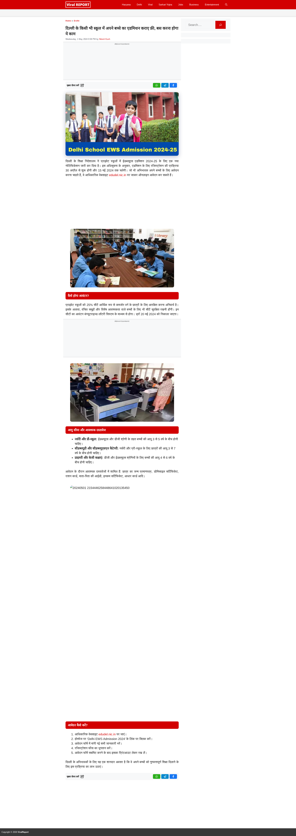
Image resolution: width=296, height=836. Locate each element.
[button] (226, 4)
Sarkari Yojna (165, 4)
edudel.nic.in (117, 175)
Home (69, 21)
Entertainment (212, 4)
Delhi (139, 4)
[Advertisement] (122, 201)
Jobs (180, 4)
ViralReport (23, 832)
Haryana (126, 4)
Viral (150, 4)
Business (194, 4)
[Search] (220, 25)
